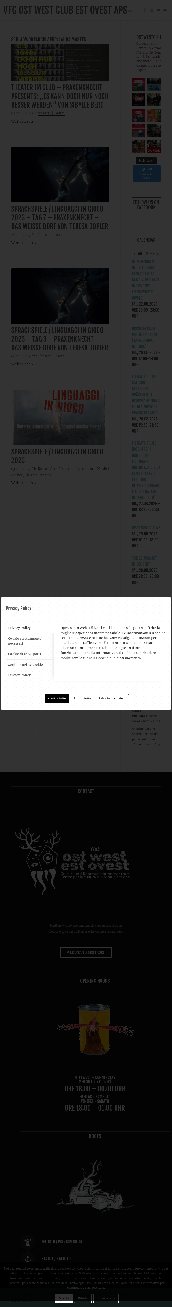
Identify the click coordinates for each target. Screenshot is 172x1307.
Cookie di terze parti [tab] (24, 654)
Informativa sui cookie (114, 653)
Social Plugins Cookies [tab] (26, 665)
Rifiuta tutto (82, 698)
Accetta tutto (57, 698)
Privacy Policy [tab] (19, 628)
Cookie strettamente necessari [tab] (24, 641)
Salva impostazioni (112, 698)
